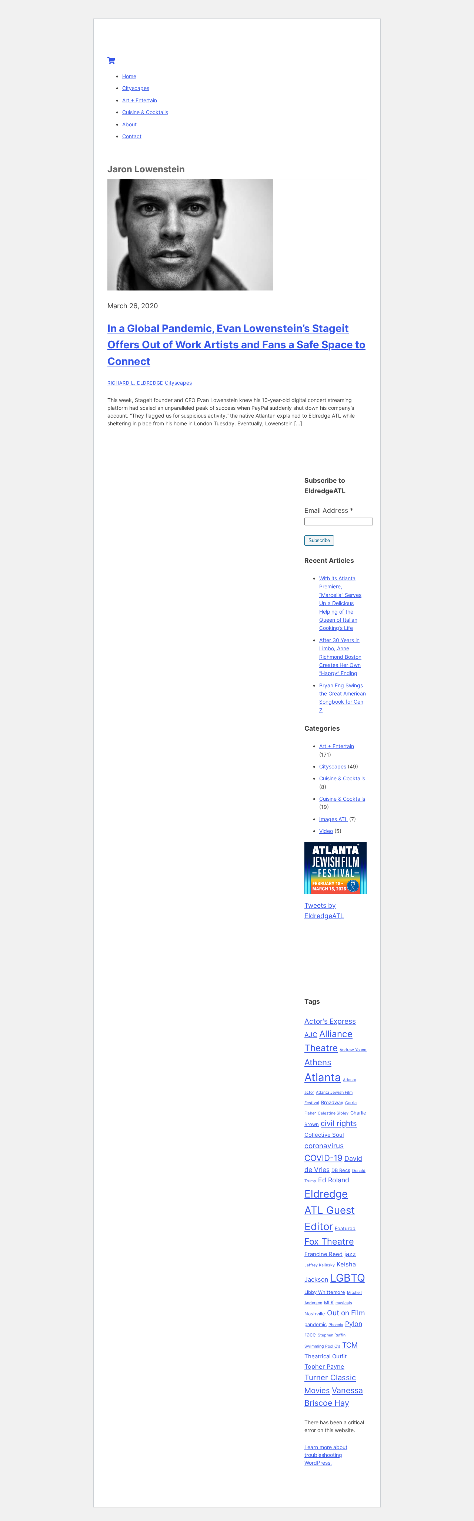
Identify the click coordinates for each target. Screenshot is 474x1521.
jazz (350, 1254)
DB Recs (340, 1170)
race (310, 1334)
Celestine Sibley (333, 1113)
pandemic (315, 1324)
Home (129, 76)
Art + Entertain (139, 100)
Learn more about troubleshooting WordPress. (325, 1455)
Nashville (314, 1313)
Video (326, 831)
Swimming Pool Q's (322, 1346)
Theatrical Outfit (325, 1356)
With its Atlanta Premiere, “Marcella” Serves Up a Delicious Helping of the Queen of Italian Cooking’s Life (340, 603)
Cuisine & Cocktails (145, 112)
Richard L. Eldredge (135, 383)
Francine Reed (323, 1254)
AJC (310, 1035)
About (129, 124)
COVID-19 (323, 1158)
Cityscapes (135, 88)
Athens (317, 1062)
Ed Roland (333, 1180)
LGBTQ (347, 1277)
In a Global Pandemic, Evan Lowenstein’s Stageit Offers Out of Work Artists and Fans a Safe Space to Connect (236, 345)
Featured (345, 1228)
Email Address (328, 510)
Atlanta (322, 1077)
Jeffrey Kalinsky (319, 1265)
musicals (344, 1303)
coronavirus (324, 1145)
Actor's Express (330, 1021)
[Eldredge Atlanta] (153, 41)
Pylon (353, 1324)
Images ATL (333, 819)
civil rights (339, 1123)
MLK (329, 1302)
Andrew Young (353, 1049)
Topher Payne (324, 1366)
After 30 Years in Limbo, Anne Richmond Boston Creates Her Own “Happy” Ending (340, 657)
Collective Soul (324, 1135)
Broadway (332, 1102)
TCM (350, 1345)
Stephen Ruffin (332, 1335)
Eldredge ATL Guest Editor (329, 1210)
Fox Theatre (329, 1241)
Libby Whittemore (324, 1292)
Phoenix (335, 1324)
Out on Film (346, 1312)
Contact (131, 136)
